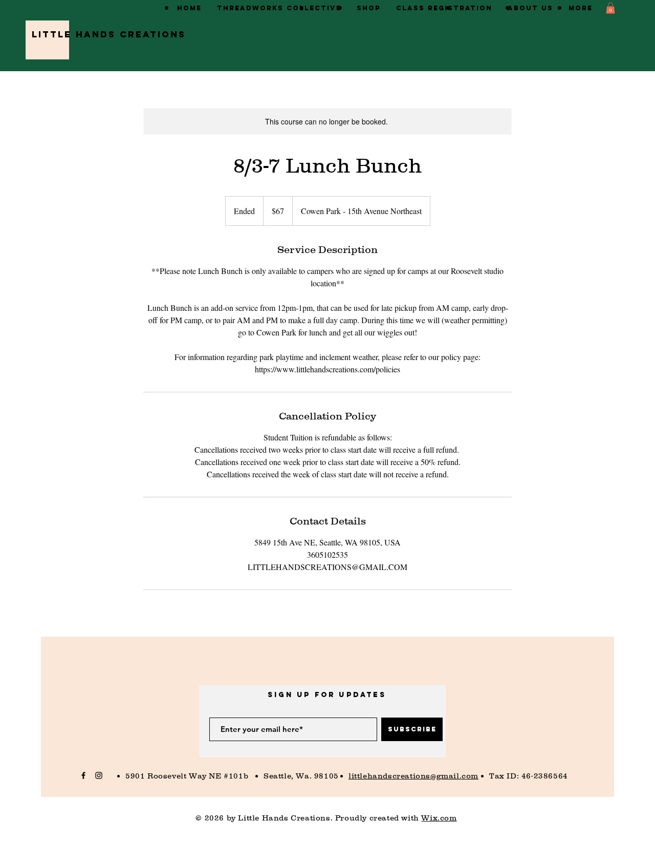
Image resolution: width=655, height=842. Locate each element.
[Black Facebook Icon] (83, 775)
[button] (610, 8)
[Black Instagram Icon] (98, 775)
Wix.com (438, 817)
